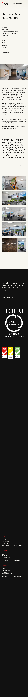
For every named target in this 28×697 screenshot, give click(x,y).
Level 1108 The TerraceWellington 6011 (6, 556)
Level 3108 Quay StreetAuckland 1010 (6, 541)
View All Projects (21, 256)
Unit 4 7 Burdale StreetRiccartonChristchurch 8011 (7, 571)
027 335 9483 (18, 576)
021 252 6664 (18, 560)
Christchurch (5, 565)
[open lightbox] (14, 183)
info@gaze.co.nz (17, 3)
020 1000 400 (18, 545)
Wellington (4, 550)
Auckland (4, 536)
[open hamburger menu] (24, 3)
